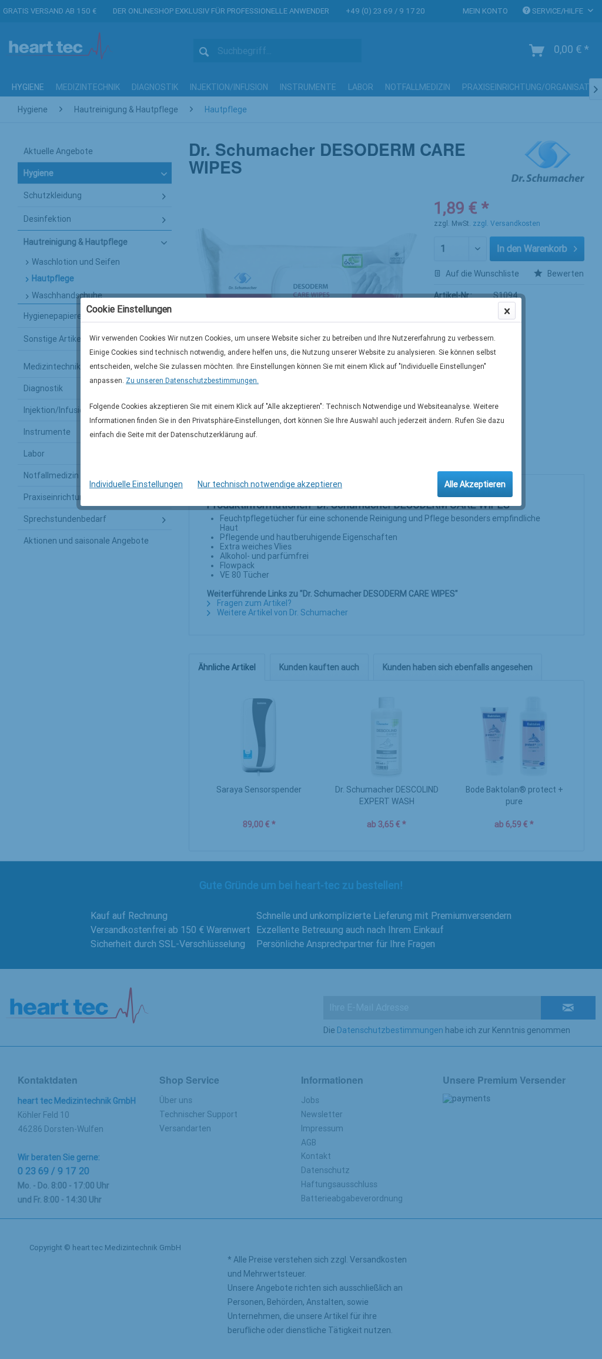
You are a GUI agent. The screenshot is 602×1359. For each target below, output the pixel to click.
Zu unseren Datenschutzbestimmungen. (192, 381)
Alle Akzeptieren (475, 484)
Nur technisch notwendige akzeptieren (270, 484)
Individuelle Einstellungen (136, 484)
